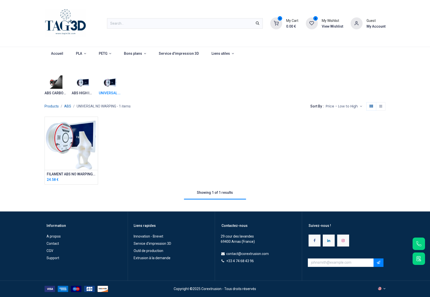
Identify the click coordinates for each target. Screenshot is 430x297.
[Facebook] (315, 241)
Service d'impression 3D (152, 244)
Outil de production (148, 251)
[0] (276, 23)
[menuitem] (57, 53)
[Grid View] (371, 106)
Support (53, 258)
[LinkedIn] (329, 241)
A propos (54, 236)
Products (52, 106)
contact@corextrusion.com (247, 254)
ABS (67, 106)
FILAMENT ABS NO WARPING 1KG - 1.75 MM (71, 174)
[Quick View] (94, 125)
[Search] (258, 23)
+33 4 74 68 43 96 (240, 261)
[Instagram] (343, 241)
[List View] (380, 106)
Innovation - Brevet (148, 236)
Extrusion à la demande (152, 258)
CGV (50, 251)
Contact (53, 244)
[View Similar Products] (94, 158)
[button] (343, 106)
